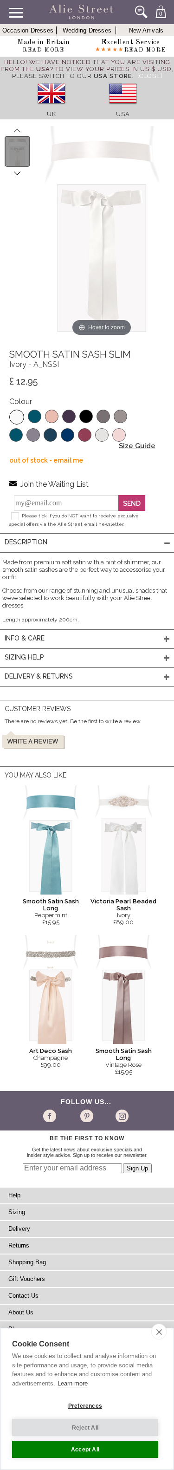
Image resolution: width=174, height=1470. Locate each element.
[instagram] (120, 1115)
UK (51, 114)
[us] (123, 107)
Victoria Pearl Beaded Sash (123, 905)
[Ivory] (17, 417)
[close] (159, 1331)
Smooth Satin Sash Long (51, 905)
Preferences (85, 1406)
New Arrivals (146, 30)
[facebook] (51, 1115)
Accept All (85, 1449)
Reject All (85, 1427)
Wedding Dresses (87, 30)
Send (132, 503)
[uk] (51, 107)
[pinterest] (86, 1115)
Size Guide (137, 446)
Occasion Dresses (27, 30)
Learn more (73, 1383)
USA (123, 114)
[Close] (149, 75)
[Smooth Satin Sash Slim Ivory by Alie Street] (17, 151)
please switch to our (72, 75)
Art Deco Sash (50, 1050)
